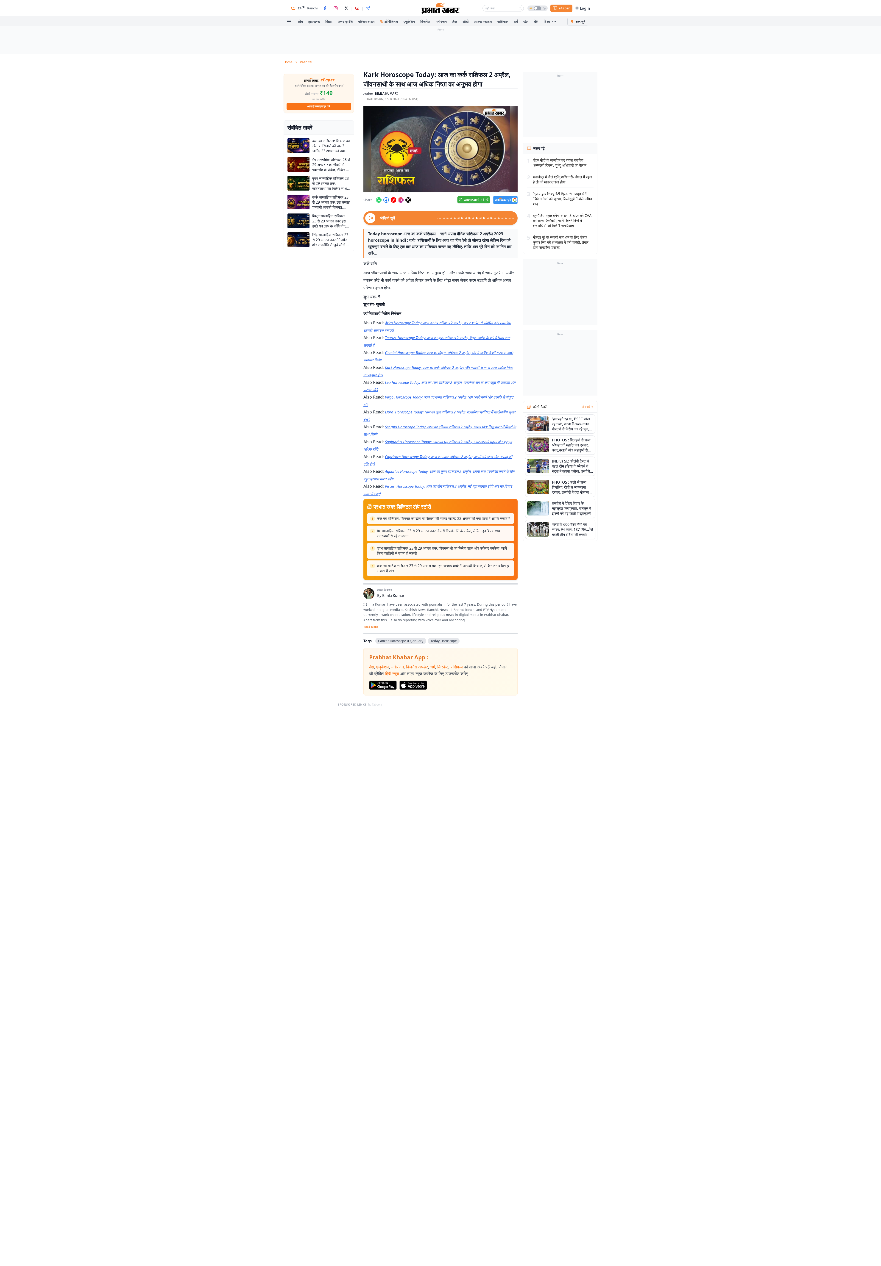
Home (288, 62)
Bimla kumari (386, 93)
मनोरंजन (441, 21)
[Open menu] (289, 21)
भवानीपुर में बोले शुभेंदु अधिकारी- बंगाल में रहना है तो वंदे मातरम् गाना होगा (562, 180)
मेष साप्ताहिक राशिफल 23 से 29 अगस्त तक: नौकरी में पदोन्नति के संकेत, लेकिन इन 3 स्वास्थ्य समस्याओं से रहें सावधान (438, 533)
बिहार (328, 21)
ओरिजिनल (391, 21)
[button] (440, 149)
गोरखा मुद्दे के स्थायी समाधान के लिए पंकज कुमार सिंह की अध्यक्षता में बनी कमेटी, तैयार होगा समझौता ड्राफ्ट (560, 242)
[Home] (440, 8)
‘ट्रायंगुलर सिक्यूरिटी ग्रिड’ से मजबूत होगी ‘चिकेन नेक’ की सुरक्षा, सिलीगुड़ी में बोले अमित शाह (562, 198)
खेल (526, 21)
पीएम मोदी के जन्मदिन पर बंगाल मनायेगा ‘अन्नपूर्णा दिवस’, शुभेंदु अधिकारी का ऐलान (559, 163)
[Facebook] (324, 8)
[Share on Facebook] (386, 200)
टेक (454, 21)
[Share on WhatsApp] (379, 200)
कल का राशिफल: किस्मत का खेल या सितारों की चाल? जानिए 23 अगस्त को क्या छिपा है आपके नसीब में (443, 518)
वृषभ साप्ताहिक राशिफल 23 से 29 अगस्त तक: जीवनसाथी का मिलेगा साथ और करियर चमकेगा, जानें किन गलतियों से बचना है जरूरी (442, 551)
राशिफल (502, 21)
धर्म (516, 21)
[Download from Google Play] (383, 685)
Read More (370, 627)
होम (300, 21)
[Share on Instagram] (401, 200)
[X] (346, 8)
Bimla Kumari (393, 595)
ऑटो (466, 21)
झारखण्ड (314, 21)
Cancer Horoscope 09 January (400, 641)
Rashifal (306, 62)
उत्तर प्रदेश (345, 21)
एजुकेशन (409, 21)
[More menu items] (554, 21)
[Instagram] (335, 8)
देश (536, 21)
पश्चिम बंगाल (366, 21)
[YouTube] (357, 8)
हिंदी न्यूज (392, 673)
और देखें (586, 407)
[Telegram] (368, 8)
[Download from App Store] (413, 685)
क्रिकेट (442, 667)
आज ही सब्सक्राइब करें (318, 106)
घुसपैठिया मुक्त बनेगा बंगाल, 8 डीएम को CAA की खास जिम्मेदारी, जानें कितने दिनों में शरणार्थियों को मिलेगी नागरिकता (562, 220)
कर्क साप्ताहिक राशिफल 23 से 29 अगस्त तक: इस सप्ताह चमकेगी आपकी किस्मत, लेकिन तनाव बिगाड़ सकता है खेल (443, 568)
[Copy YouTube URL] (393, 200)
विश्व (547, 21)
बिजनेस (425, 21)
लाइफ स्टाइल (483, 21)
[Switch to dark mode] (537, 8)
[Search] (520, 8)
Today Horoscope (444, 641)
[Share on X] (408, 200)
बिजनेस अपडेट (417, 667)
